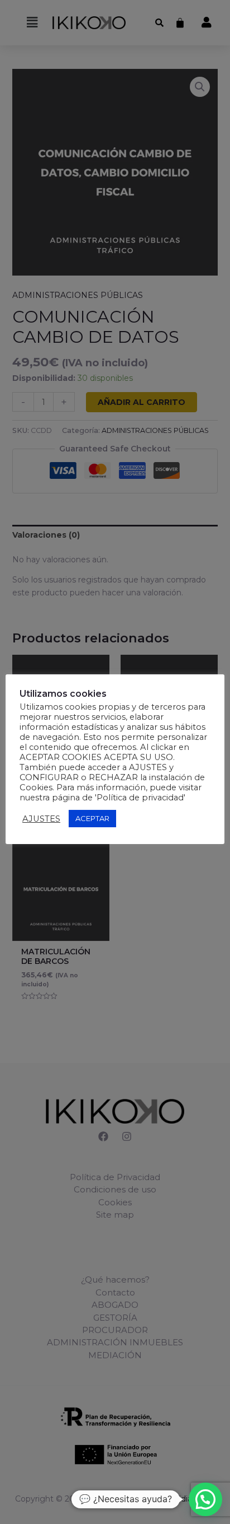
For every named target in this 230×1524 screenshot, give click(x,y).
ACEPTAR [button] (92, 818)
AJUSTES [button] (41, 819)
